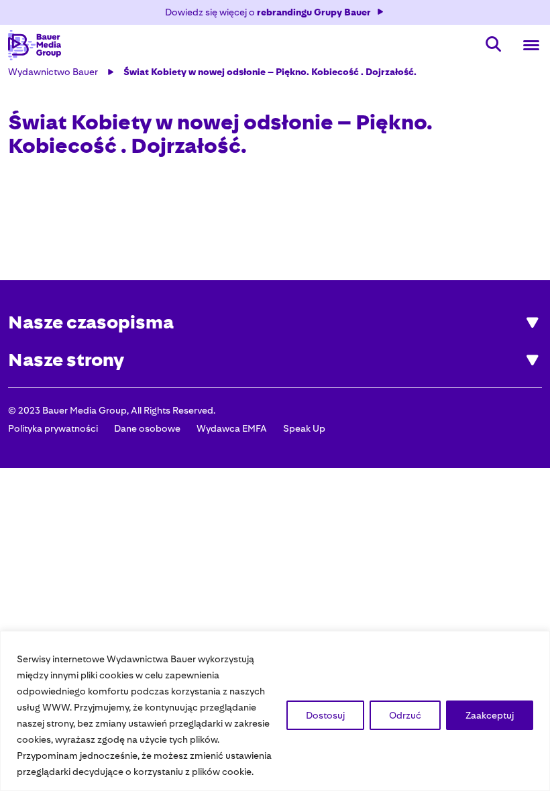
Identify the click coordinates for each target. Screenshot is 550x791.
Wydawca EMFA (232, 428)
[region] (275, 711)
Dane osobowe (147, 428)
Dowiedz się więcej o (268, 12)
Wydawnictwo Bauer (53, 71)
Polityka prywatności (53, 428)
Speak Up (304, 428)
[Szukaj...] (493, 45)
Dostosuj (325, 715)
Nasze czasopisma (91, 322)
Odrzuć (405, 715)
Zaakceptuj (489, 715)
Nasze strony (66, 360)
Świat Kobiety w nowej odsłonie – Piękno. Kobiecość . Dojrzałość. (270, 71)
